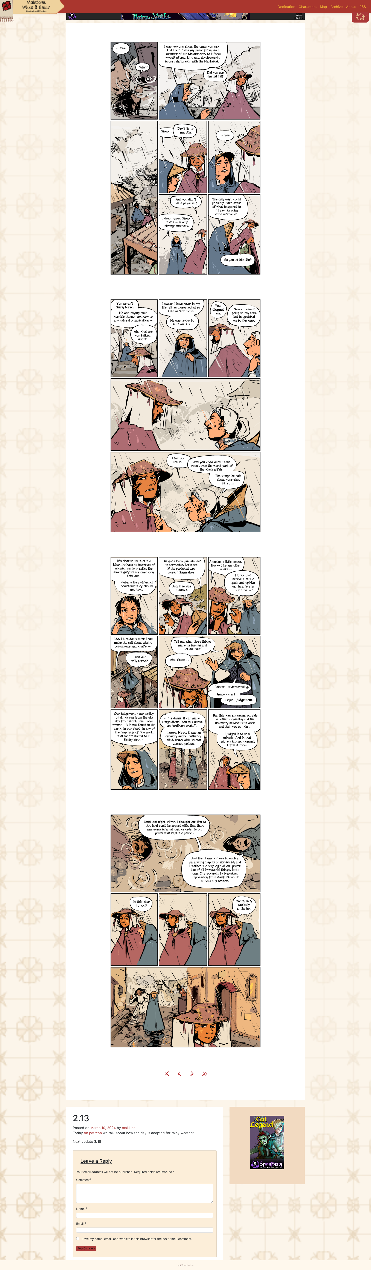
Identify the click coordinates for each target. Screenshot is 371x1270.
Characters (307, 7)
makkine (128, 1128)
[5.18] (204, 1073)
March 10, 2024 (103, 1128)
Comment (83, 1180)
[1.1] (167, 1073)
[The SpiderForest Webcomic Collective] (72, 16)
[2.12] (179, 1073)
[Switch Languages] (360, 17)
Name (80, 1209)
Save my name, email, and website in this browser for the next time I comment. (137, 1239)
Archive (336, 7)
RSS (362, 7)
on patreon (93, 1133)
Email (80, 1223)
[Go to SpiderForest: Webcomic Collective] (267, 1165)
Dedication (286, 7)
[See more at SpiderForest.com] (299, 16)
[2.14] (185, 544)
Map (323, 7)
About (351, 7)
